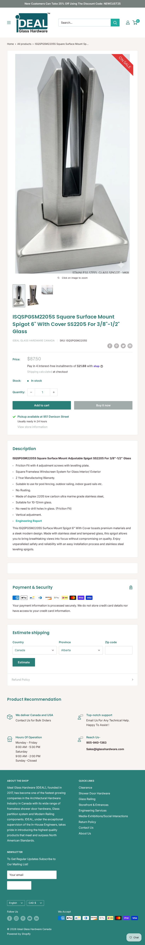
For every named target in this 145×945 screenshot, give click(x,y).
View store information (32, 427)
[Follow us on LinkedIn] (36, 918)
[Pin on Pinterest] (116, 345)
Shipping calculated (39, 371)
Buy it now (103, 405)
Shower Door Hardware (94, 793)
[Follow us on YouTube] (29, 918)
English (13, 902)
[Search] (115, 22)
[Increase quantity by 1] (53, 392)
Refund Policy (21, 679)
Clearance (85, 787)
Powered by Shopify (19, 933)
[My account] (128, 23)
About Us (85, 833)
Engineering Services (92, 810)
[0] (135, 22)
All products (24, 43)
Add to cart (41, 405)
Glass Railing (87, 799)
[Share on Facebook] (109, 345)
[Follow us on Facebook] (9, 918)
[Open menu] (9, 22)
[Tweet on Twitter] (123, 345)
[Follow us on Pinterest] (23, 918)
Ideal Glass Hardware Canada (34, 340)
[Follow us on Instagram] (16, 918)
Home (10, 43)
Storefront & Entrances (93, 805)
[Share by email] (129, 345)
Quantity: (19, 392)
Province (65, 642)
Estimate (24, 662)
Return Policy (87, 822)
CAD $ (32, 902)
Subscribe (19, 885)
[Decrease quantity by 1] (31, 392)
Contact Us (86, 827)
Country (18, 642)
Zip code (111, 642)
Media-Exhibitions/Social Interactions (103, 816)
